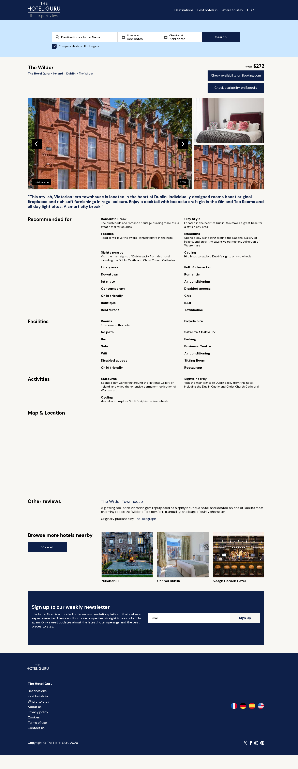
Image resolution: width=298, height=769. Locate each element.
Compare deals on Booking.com (80, 46)
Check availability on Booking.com (236, 75)
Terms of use (37, 722)
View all (47, 547)
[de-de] (243, 705)
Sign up (245, 618)
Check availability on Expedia (235, 87)
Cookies (34, 717)
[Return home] (44, 10)
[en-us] (260, 705)
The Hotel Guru (40, 684)
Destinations (184, 10)
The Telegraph (145, 519)
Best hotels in (207, 10)
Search (221, 37)
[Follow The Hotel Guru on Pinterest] (262, 743)
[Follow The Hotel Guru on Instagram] (256, 743)
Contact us (36, 728)
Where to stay (232, 10)
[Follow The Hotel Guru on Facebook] (251, 743)
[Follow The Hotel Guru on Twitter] (246, 743)
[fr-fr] (234, 705)
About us (35, 707)
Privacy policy (38, 712)
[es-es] (252, 705)
